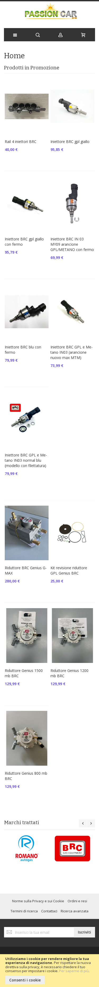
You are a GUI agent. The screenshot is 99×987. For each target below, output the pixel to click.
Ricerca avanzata (74, 911)
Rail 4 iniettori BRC (20, 141)
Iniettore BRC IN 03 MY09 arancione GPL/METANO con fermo (72, 244)
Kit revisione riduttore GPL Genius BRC (68, 570)
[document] (49, 970)
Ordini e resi (77, 901)
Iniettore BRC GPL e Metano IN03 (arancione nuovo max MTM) (71, 352)
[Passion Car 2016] (49, 13)
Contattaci (49, 911)
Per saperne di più (74, 970)
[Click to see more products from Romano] (27, 848)
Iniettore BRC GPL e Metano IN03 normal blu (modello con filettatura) (26, 460)
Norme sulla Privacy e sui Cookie (38, 901)
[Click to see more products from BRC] (72, 848)
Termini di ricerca (24, 911)
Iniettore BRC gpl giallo (69, 141)
